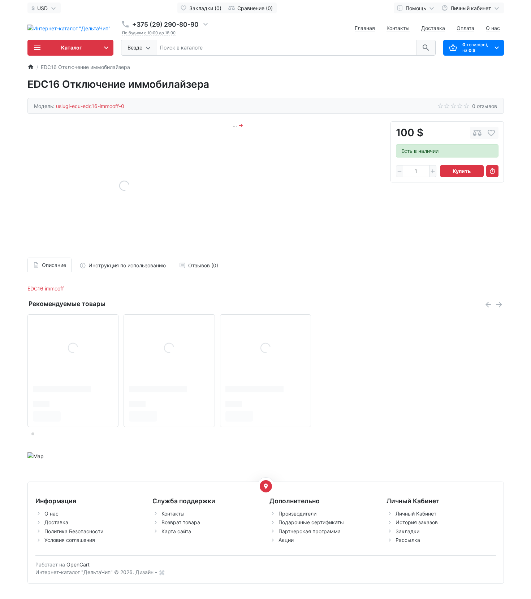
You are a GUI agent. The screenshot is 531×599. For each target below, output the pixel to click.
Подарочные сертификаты (311, 522)
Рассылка (408, 540)
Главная (365, 28)
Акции (286, 540)
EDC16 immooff (45, 288)
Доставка (433, 28)
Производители (297, 513)
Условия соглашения (69, 540)
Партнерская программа (310, 531)
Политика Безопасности (73, 531)
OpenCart (78, 564)
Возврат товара (180, 522)
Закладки (407, 531)
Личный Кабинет (416, 513)
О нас (493, 28)
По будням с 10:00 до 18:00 (149, 32)
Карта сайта (176, 531)
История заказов (417, 522)
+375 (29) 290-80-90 (165, 24)
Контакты (398, 28)
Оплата (465, 28)
